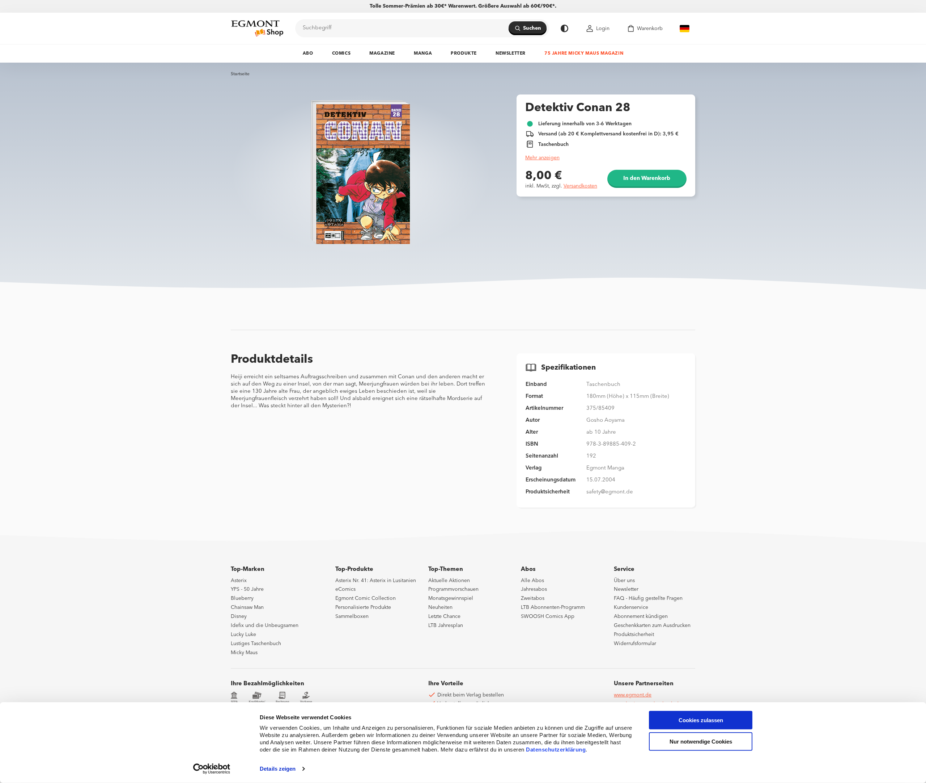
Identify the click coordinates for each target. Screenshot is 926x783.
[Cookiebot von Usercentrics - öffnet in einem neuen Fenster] (211, 768)
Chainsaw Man (247, 607)
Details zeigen (278, 769)
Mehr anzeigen (542, 157)
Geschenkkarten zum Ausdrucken (652, 625)
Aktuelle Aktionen (449, 580)
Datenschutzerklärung (556, 749)
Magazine (382, 53)
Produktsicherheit (634, 634)
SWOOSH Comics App (547, 616)
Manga (423, 53)
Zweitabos (532, 598)
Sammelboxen (352, 616)
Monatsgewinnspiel (450, 598)
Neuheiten (440, 607)
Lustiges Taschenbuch (256, 643)
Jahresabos (534, 589)
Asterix (239, 580)
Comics (341, 53)
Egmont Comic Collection (365, 598)
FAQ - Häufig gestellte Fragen (648, 598)
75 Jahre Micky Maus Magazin (583, 53)
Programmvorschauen (453, 589)
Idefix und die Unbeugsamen (264, 625)
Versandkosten (580, 186)
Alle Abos (532, 580)
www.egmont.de (632, 695)
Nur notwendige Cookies (701, 741)
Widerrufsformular (635, 643)
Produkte (464, 53)
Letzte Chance (444, 616)
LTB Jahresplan (445, 625)
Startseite (240, 74)
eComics (345, 589)
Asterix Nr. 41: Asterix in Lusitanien (375, 580)
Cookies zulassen (701, 720)
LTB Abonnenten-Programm (553, 607)
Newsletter (511, 53)
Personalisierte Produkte (363, 607)
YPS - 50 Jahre (247, 589)
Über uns (624, 580)
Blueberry (242, 598)
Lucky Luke (243, 634)
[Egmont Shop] (257, 28)
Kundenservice (631, 607)
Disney (239, 616)
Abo (308, 53)
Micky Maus (244, 652)
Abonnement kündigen (641, 616)
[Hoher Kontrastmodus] (564, 28)
